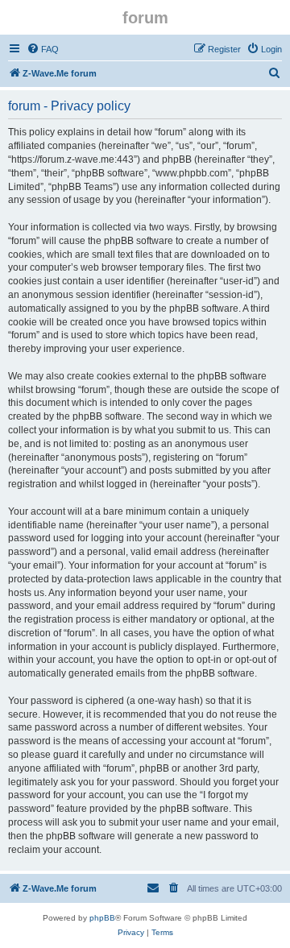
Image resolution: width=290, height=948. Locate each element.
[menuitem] (43, 49)
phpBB (102, 917)
